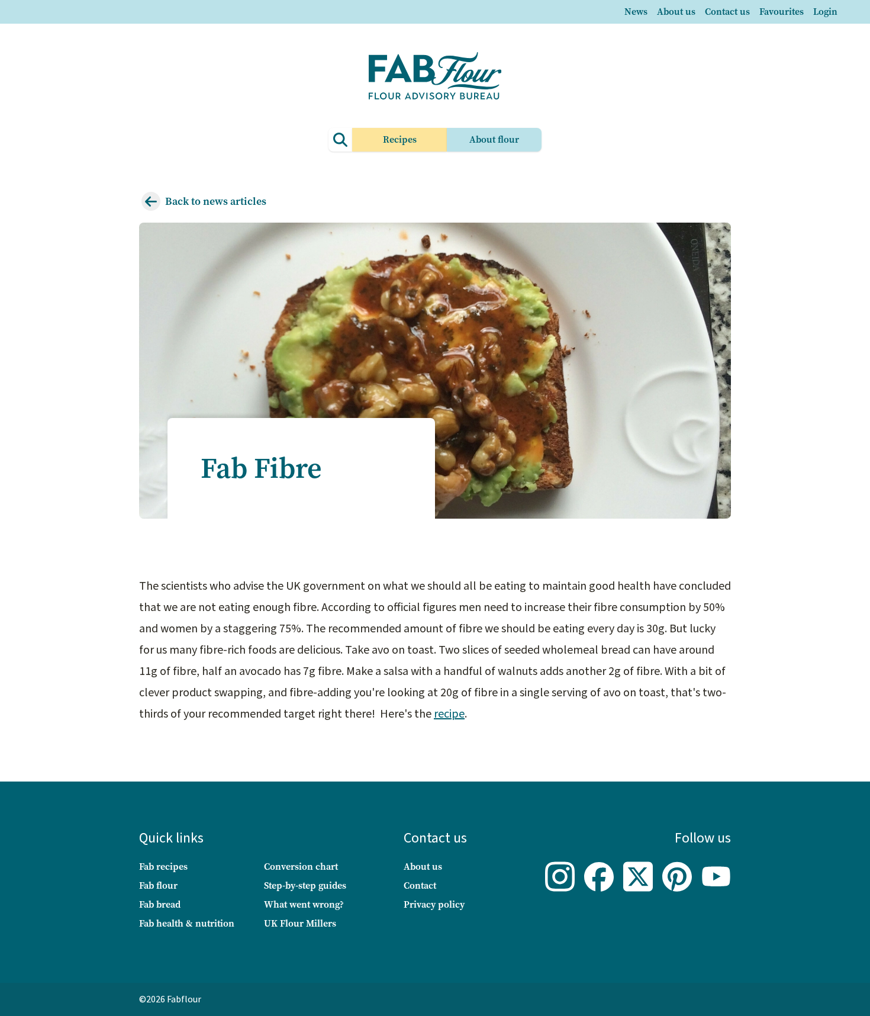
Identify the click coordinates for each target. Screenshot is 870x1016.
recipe (449, 714)
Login (825, 11)
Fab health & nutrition (186, 923)
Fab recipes (163, 866)
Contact (420, 885)
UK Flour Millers (300, 923)
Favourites (781, 11)
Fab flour (158, 885)
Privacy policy (434, 904)
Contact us (727, 11)
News (635, 11)
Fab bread (160, 904)
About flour (494, 139)
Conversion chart (301, 866)
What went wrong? (304, 904)
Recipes (400, 139)
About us (676, 11)
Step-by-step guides (305, 885)
